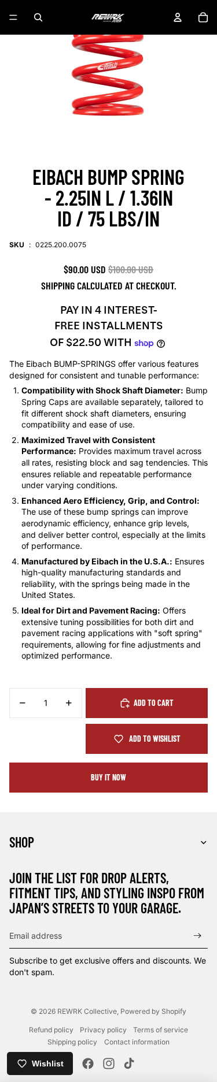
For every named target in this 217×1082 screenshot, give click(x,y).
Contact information (137, 1042)
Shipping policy (72, 1042)
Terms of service (160, 1029)
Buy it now (108, 777)
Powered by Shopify (153, 1011)
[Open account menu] (177, 17)
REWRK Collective (87, 1011)
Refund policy (51, 1029)
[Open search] (38, 17)
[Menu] (13, 17)
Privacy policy (103, 1029)
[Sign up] (197, 935)
